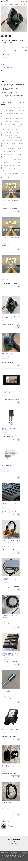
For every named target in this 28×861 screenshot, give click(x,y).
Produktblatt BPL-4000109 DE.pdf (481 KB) (12, 140)
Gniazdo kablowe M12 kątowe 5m (9, 616)
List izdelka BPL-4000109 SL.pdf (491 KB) (12, 121)
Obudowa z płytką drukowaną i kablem (9, 578)
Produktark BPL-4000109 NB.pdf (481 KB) (12, 132)
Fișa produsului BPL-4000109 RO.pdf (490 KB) (13, 116)
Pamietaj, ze (5, 61)
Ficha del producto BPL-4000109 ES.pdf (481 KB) (13, 110)
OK (24, 853)
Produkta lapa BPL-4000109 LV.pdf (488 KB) (12, 129)
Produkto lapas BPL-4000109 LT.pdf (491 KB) (12, 143)
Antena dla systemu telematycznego (8, 766)
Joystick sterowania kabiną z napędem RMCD (16, 4)
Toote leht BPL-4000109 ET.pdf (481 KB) (11, 157)
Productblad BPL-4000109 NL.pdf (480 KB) (12, 127)
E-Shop (2, 4)
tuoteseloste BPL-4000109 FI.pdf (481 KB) (12, 159)
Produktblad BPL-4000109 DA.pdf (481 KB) (12, 135)
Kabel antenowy (7, 803)
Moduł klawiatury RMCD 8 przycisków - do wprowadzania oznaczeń (11, 654)
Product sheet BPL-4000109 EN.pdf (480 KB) (12, 124)
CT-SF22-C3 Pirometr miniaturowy (8, 691)
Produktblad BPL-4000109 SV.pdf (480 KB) (12, 138)
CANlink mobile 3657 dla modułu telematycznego (10, 728)
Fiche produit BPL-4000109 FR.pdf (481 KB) (12, 113)
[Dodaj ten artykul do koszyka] (8, 54)
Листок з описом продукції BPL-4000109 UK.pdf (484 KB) (14, 169)
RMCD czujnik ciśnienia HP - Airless (11, 429)
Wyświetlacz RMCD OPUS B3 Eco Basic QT (11, 391)
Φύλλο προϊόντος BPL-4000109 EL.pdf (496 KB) (13, 165)
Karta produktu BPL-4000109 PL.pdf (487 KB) (12, 118)
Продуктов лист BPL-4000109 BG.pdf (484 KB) (13, 173)
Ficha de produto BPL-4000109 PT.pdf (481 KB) (13, 107)
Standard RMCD (7, 275)
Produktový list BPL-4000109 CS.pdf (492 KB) (12, 146)
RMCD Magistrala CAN (9, 503)
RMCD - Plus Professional (10, 237)
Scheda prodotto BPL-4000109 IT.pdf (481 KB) (13, 151)
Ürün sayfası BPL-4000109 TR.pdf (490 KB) (12, 162)
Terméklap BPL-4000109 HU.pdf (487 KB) (12, 154)
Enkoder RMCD (7, 466)
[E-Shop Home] (5, 1)
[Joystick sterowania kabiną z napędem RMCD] (3, 826)
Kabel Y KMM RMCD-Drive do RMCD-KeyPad (11, 541)
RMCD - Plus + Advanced (10, 200)
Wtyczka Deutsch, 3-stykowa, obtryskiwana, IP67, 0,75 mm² (10, 355)
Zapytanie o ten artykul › (6, 67)
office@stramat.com (14, 850)
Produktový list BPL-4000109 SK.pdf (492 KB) (12, 148)
